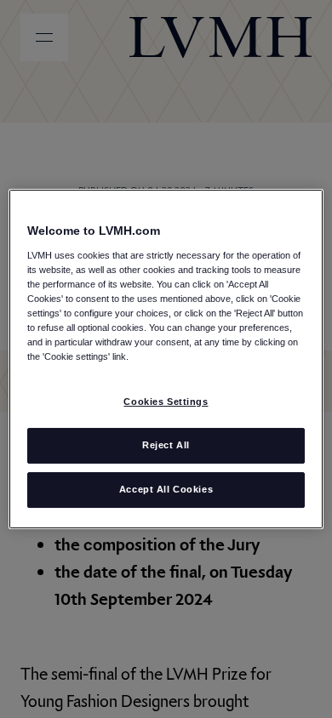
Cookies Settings (165, 401)
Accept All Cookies (166, 489)
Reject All (166, 445)
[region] (166, 359)
